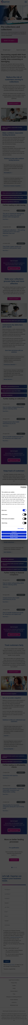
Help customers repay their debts (11, 391)
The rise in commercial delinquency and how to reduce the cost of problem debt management (13, 215)
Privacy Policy (11, 964)
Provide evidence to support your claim (13, 569)
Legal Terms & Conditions (14, 980)
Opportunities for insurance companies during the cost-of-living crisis (13, 806)
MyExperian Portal (14, 1005)
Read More (5, 219)
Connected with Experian (10, 775)
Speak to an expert (9, 40)
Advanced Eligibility (8, 748)
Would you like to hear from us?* (11, 948)
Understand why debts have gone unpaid (13, 320)
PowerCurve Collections (9, 364)
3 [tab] (16, 867)
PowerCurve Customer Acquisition (12, 186)
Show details (21, 528)
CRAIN (14, 988)
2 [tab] (14, 867)
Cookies (14, 985)
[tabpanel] (14, 854)
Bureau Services (8, 379)
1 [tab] (12, 867)
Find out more (14, 859)
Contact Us (14, 1002)
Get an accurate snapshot (9, 693)
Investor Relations (14, 999)
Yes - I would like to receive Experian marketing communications (14, 951)
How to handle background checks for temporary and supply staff (13, 437)
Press (14, 994)
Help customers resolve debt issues (12, 193)
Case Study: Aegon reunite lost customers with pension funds (12, 247)
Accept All (14, 532)
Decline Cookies (14, 537)
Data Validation (7, 552)
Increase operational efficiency (10, 201)
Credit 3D (6, 735)
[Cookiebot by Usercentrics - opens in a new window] (20, 487)
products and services (15, 937)
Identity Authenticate (9, 542)
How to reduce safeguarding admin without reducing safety (13, 408)
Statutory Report (14, 991)
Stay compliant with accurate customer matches (13, 564)
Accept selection (14, 534)
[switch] (24, 514)
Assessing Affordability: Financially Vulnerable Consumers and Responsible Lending (13, 790)
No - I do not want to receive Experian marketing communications (14, 955)
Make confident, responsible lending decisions (12, 128)
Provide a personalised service (10, 386)
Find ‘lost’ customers (8, 559)
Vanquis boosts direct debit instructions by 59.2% (11, 422)
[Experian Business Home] (5, 2)
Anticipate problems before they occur (12, 197)
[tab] (14, 128)
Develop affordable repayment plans (12, 761)
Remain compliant (7, 395)
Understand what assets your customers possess (13, 756)
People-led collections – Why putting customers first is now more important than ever (14, 231)
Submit (7, 961)
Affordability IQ (7, 172)
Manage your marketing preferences (14, 996)
